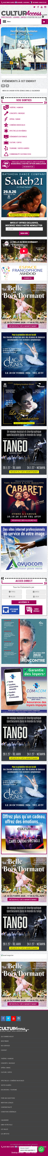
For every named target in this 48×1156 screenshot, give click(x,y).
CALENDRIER (5, 1120)
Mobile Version (31, 1152)
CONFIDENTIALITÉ (6, 1107)
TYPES (13, 592)
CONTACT (4, 1050)
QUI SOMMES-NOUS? (7, 1036)
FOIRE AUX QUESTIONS (8, 1098)
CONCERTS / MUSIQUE (8, 1063)
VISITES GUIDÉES (6, 1085)
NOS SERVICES (5, 1046)
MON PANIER (5, 1041)
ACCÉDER (23, 602)
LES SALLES (4, 1129)
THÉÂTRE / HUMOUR (7, 1058)
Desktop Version (17, 1152)
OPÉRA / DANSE (5, 1068)
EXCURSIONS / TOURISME (9, 1090)
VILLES (12, 597)
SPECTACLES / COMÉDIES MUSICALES (12, 1080)
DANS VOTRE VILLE (6, 1125)
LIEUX (37, 597)
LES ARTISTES (5, 1134)
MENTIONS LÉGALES (7, 1103)
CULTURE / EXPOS (6, 1072)
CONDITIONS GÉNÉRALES (8, 1112)
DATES (36, 592)
